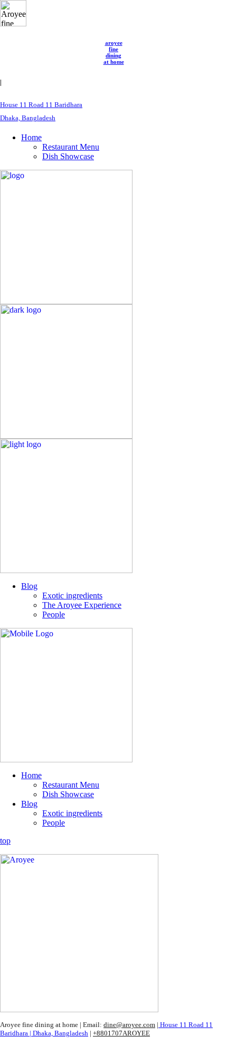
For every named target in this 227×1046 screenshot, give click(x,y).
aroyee (113, 43)
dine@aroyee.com (129, 1025)
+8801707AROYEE (121, 1033)
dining (113, 55)
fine (113, 49)
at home (113, 62)
